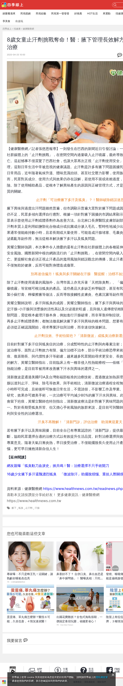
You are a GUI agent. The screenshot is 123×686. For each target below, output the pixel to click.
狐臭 (20, 507)
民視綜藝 (41, 13)
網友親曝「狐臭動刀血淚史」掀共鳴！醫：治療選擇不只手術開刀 (58, 465)
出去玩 (19, 21)
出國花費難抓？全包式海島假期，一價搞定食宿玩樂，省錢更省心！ (79, 619)
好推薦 (78, 13)
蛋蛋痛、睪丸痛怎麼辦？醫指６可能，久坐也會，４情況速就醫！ (28, 619)
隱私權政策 (102, 677)
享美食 (6, 21)
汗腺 (37, 507)
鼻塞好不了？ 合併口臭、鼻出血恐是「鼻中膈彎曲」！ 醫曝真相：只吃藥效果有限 (79, 577)
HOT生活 (92, 13)
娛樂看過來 (9, 13)
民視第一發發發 (60, 13)
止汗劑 (29, 507)
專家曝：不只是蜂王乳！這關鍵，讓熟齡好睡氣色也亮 (30, 576)
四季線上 (7, 28)
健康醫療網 (28, 28)
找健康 (17, 28)
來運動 (107, 13)
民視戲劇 (25, 13)
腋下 (14, 507)
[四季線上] (12, 5)
